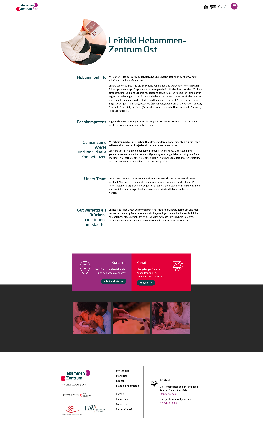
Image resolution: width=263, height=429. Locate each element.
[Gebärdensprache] (213, 7)
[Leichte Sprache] (206, 7)
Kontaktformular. (169, 402)
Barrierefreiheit (124, 409)
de (221, 7)
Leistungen (122, 370)
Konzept (121, 381)
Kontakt (144, 282)
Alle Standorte (111, 281)
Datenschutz (123, 404)
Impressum (122, 399)
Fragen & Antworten (127, 385)
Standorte (121, 375)
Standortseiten (168, 394)
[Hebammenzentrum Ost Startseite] (54, 7)
